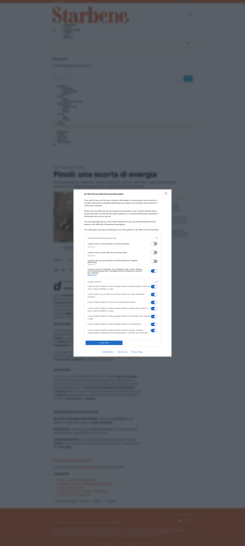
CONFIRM (104, 343)
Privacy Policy (137, 352)
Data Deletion (108, 352)
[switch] (154, 243)
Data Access (122, 352)
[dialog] (122, 273)
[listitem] (122, 238)
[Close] (166, 194)
